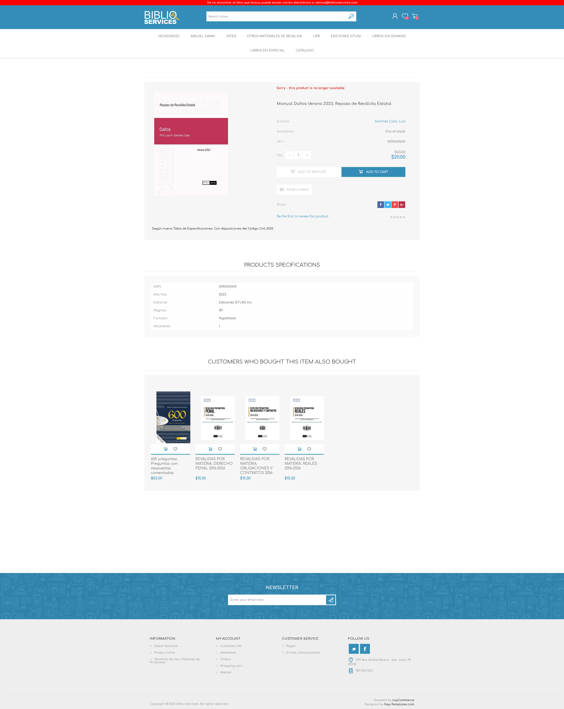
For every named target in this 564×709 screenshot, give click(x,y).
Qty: (280, 155)
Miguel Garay (203, 36)
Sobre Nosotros (166, 646)
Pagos (290, 646)
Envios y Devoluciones (303, 652)
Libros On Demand (389, 36)
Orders (225, 659)
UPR (316, 36)
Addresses (228, 652)
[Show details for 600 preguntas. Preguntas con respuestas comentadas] (173, 418)
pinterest (394, 204)
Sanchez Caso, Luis (390, 121)
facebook (380, 204)
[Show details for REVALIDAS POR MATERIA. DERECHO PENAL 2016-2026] (218, 418)
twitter (387, 204)
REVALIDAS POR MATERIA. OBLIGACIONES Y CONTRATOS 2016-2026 (256, 468)
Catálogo (305, 50)
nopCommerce (403, 700)
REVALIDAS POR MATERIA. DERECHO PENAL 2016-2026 (214, 463)
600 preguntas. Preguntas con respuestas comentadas (164, 466)
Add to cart (166, 449)
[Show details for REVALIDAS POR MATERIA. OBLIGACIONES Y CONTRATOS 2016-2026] (263, 418)
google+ (402, 204)
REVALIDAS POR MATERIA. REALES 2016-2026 (301, 463)
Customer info (231, 646)
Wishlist (226, 672)
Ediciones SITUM (346, 36)
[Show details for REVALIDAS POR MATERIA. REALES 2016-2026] (307, 418)
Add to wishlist (175, 449)
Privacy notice (164, 652)
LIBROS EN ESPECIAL (267, 50)
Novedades (169, 36)
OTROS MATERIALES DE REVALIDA (274, 36)
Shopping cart (415, 16)
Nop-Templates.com (399, 704)
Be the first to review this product (302, 216)
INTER (231, 36)
